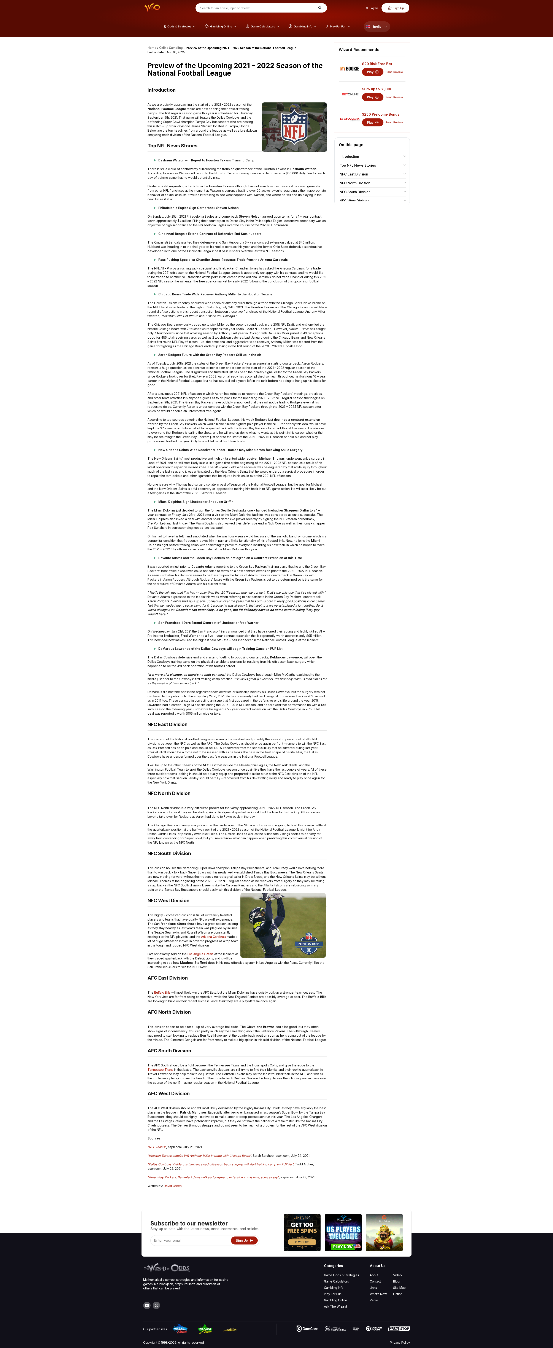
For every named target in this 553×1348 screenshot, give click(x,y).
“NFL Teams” (157, 1147)
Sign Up (398, 8)
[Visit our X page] (156, 1305)
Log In (373, 8)
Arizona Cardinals (213, 937)
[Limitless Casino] (302, 1233)
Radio (374, 1300)
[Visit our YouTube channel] (147, 1305)
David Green (173, 1186)
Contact (375, 1281)
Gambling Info (333, 1287)
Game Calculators (336, 1281)
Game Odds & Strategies (341, 1275)
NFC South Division (355, 192)
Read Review (394, 71)
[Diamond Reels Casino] (343, 1233)
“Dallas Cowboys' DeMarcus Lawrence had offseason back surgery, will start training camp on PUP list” (220, 1164)
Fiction (397, 1294)
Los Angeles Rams (200, 954)
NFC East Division (354, 174)
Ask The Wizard (335, 1306)
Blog (396, 1281)
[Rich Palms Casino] (384, 1233)
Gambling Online (335, 1300)
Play (370, 72)
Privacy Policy (400, 1342)
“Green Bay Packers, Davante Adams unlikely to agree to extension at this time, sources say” (213, 1177)
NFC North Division (355, 183)
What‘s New (378, 1294)
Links (373, 1287)
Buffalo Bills (162, 992)
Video (397, 1275)
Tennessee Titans (160, 1069)
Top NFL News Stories (358, 165)
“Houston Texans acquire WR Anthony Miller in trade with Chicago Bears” (199, 1155)
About (374, 1275)
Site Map (399, 1287)
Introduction (349, 156)
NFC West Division (354, 201)
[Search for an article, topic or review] (319, 8)
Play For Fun (333, 1294)
